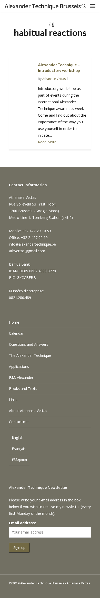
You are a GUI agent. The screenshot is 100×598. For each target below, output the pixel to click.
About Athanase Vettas (28, 410)
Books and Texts (23, 388)
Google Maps (46, 210)
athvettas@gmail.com (27, 250)
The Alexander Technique (30, 355)
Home (14, 322)
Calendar (16, 333)
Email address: (22, 522)
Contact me (18, 421)
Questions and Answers (28, 344)
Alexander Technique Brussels (43, 6)
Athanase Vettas (54, 79)
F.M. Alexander (21, 377)
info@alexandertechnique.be (32, 244)
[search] (83, 6)
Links (13, 399)
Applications (19, 366)
